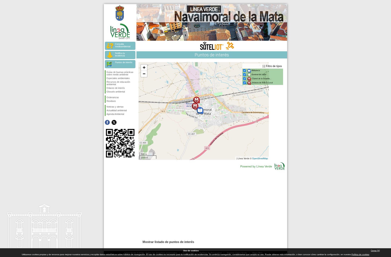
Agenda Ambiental (115, 114)
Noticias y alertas (115, 106)
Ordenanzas (113, 97)
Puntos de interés (123, 62)
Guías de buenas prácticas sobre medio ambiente (120, 73)
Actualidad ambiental (117, 110)
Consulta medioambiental (122, 45)
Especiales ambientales (118, 78)
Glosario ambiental (116, 91)
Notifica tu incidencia (120, 54)
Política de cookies (360, 254)
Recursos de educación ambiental (118, 83)
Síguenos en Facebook (107, 122)
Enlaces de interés (116, 88)
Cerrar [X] (375, 250)
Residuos (111, 101)
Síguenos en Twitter (114, 122)
